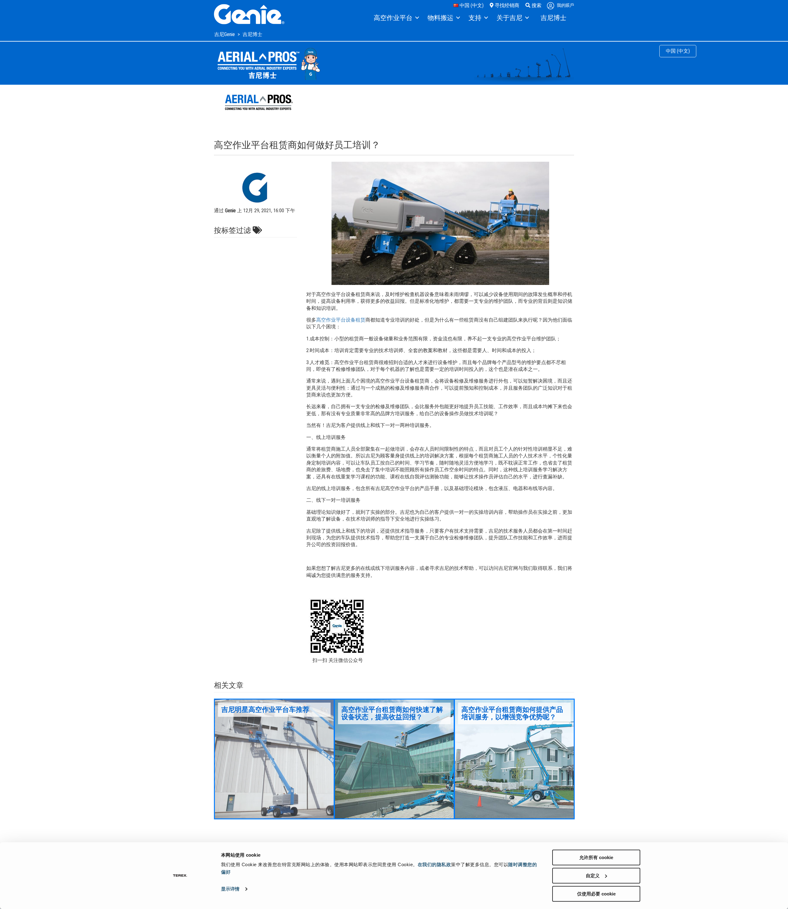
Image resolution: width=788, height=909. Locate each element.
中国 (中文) (471, 5)
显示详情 (230, 889)
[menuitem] (396, 18)
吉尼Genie (225, 34)
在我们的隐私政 (434, 864)
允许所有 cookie (596, 857)
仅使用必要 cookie (596, 893)
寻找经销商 (506, 5)
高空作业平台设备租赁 (340, 320)
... (274, 759)
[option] (274, 759)
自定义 (593, 875)
